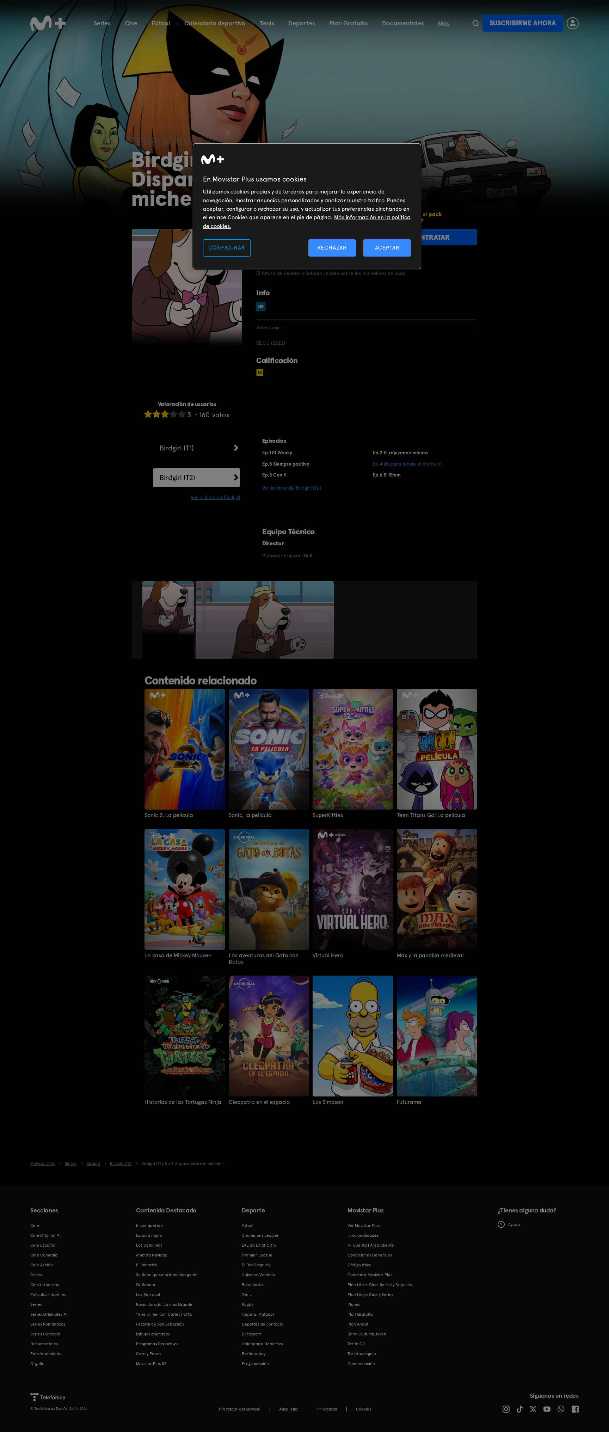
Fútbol (161, 23)
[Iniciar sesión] (573, 23)
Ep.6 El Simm (387, 475)
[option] (169, 620)
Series (102, 23)
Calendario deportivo (215, 23)
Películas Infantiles (48, 1294)
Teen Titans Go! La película (431, 815)
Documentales (403, 23)
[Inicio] (48, 23)
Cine (131, 23)
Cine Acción (41, 1264)
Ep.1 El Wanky (277, 452)
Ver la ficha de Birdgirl (215, 497)
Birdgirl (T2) (177, 477)
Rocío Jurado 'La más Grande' (164, 1304)
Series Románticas (47, 1324)
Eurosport (251, 1334)
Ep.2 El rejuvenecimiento (400, 452)
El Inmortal (146, 1264)
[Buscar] (476, 23)
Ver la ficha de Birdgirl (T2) (291, 488)
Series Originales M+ (49, 1314)
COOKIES (363, 1409)
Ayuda (514, 1224)
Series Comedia (45, 1334)
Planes (353, 1304)
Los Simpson (328, 1102)
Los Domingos (149, 1245)
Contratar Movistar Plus (369, 1274)
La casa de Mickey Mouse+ (178, 955)
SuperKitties (328, 815)
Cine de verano (45, 1284)
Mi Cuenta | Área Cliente (370, 1245)
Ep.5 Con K (274, 475)
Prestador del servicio (239, 1409)
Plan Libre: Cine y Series (370, 1294)
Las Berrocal (148, 1294)
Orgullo (37, 1363)
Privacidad (327, 1409)
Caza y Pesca (148, 1353)
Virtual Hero (328, 955)
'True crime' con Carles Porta (164, 1314)
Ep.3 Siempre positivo (285, 464)
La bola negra (149, 1235)
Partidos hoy (253, 1353)
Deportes (301, 23)
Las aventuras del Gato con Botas (264, 958)
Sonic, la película (250, 815)
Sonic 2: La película (168, 815)
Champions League (260, 1235)
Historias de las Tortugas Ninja (182, 1102)
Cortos (36, 1274)
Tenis (267, 23)
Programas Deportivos (157, 1343)
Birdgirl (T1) (177, 448)
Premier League (257, 1255)
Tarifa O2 (356, 1343)
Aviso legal (289, 1409)
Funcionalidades (363, 1235)
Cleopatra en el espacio (259, 1102)
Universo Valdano (258, 1274)
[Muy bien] (182, 414)
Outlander (146, 1284)
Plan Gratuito (348, 23)
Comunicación (361, 1363)
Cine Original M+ (46, 1235)
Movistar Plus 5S (151, 1363)
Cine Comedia (43, 1255)
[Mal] (156, 414)
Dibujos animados (153, 1334)
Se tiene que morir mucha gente (167, 1274)
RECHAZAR (332, 247)
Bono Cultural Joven (366, 1334)
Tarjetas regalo (361, 1353)
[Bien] (173, 414)
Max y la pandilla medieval (430, 955)
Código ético (359, 1264)
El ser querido (149, 1225)
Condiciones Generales (369, 1255)
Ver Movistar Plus (363, 1225)
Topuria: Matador (258, 1314)
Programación (255, 1363)
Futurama (409, 1102)
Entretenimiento (46, 1353)
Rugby (247, 1304)
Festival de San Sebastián (160, 1324)
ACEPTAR (387, 247)
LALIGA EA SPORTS (259, 1245)
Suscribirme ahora (523, 23)
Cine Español (42, 1245)
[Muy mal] (148, 414)
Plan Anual (357, 1324)
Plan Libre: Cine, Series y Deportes (380, 1284)
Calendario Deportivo (262, 1343)
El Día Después (256, 1264)
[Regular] (165, 414)
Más (444, 23)
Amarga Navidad (151, 1255)
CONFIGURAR (226, 247)
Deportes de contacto (262, 1324)
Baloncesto (252, 1284)
